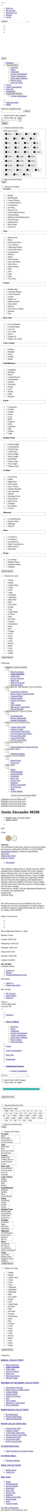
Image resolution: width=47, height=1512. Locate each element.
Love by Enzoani (17, 678)
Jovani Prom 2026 (17, 738)
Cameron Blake (17, 696)
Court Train (12, 452)
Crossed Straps (14, 327)
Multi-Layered (13, 301)
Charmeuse (12, 407)
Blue (10, 602)
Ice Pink (11, 614)
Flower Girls (15, 780)
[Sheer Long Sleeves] (8, 1250)
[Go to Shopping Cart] (2, 2)
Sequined (11, 426)
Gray (10, 648)
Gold (10, 641)
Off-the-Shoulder (14, 489)
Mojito (10, 583)
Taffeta (10, 431)
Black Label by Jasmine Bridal (22, 694)
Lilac (10, 609)
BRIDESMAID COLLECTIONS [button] (19, 711)
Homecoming (13, 215)
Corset (10, 297)
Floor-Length (13, 454)
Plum (10, 626)
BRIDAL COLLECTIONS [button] (12, 1360)
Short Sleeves (13, 547)
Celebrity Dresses (15, 292)
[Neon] (4, 1183)
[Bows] (6, 1194)
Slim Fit (11, 526)
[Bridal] (10, 1136)
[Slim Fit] (7, 1239)
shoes (13, 789)
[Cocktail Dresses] (10, 1142)
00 (19, 134)
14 (18, 143)
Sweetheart (12, 506)
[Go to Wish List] (4, 2)
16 (28, 143)
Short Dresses (13, 267)
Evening (11, 207)
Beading (11, 372)
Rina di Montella (17, 709)
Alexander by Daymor (19, 692)
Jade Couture (16, 705)
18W (21, 156)
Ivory (10, 636)
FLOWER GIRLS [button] (13, 749)
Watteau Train (13, 466)
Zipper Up (12, 336)
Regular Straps (13, 562)
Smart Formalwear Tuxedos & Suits (24, 747)
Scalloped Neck (14, 496)
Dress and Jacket (14, 242)
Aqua (10, 592)
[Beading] (6, 1192)
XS (20, 170)
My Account (10, 10)
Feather (11, 382)
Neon (10, 354)
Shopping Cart (11, 13)
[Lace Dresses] (7, 1153)
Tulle (10, 434)
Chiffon (11, 409)
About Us (9, 983)
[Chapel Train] (6, 1216)
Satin (10, 424)
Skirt (10, 269)
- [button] (7, 669)
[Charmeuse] (5, 1201)
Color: (3, 832)
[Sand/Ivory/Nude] (8, 838)
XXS (10, 170)
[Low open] (7, 1175)
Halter (10, 479)
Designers (9, 1015)
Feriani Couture (17, 698)
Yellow (11, 580)
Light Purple (13, 612)
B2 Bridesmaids (17, 716)
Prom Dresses (13, 220)
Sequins (11, 396)
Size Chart (5, 854)
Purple (10, 607)
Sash (10, 394)
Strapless (11, 503)
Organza (11, 421)
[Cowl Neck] (7, 1222)
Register (9, 15)
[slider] (42, 1089)
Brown (11, 643)
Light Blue (12, 597)
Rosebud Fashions (18, 754)
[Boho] (7, 1149)
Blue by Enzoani (17, 672)
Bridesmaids (13, 198)
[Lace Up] (7, 1173)
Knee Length (13, 456)
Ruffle (10, 392)
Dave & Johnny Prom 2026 (21, 734)
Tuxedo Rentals (17, 791)
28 (9, 152)
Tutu (10, 276)
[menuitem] (26, 8)
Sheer (10, 334)
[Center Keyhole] (8, 1162)
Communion (13, 205)
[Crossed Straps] (7, 1170)
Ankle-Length (13, 444)
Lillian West (15, 676)
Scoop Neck (13, 499)
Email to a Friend (7, 858)
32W (33, 165)
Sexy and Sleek (14, 262)
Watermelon (12, 624)
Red (9, 629)
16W (10, 156)
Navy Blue (12, 604)
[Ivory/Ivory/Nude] (14, 838)
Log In (8, 17)
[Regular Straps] (7, 1257)
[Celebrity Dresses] (8, 1160)
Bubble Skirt (13, 289)
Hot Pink (11, 619)
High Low (12, 299)
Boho (10, 240)
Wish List (9, 8)
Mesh (10, 419)
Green (10, 587)
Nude (10, 638)
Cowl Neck (12, 477)
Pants (10, 257)
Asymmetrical (13, 447)
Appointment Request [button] (15, 1066)
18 (37, 143)
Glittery (11, 349)
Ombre (10, 357)
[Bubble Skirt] (8, 1158)
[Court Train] (6, 1218)
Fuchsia (11, 621)
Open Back (12, 304)
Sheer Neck (12, 501)
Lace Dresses (13, 245)
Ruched (11, 311)
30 (18, 152)
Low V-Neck (13, 486)
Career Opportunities (14, 1051)
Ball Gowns (12, 237)
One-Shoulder (13, 491)
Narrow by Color (11, 576)
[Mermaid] (7, 1237)
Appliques (12, 370)
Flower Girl (12, 210)
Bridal (10, 195)
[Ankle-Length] (6, 1212)
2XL (27, 174)
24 (28, 147)
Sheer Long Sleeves (15, 544)
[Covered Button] (7, 1168)
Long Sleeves (13, 542)
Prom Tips (10, 1055)
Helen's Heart (16, 761)
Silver (10, 651)
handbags (14, 783)
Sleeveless (12, 549)
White (10, 653)
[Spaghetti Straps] (7, 1259)
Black (10, 646)
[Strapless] (7, 1261)
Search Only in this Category (15, 115)
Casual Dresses (14, 200)
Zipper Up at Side (15, 339)
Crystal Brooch (14, 377)
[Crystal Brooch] (6, 1196)
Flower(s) (12, 384)
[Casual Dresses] (10, 1140)
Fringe (10, 387)
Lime (10, 590)
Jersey (10, 414)
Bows (10, 375)
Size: (3, 828)
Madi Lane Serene (18, 683)
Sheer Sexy (12, 264)
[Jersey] (5, 1207)
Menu (4, 58)
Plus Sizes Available (16, 309)
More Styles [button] (10, 765)
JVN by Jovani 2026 (18, 740)
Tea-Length (12, 464)
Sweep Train (13, 461)
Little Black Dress (15, 247)
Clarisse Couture (17, 729)
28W (10, 165)
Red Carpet (12, 224)
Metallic (11, 352)
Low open (12, 332)
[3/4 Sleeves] (8, 1246)
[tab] (26, 676)
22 (18, 147)
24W (21, 161)
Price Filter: (9, 118)
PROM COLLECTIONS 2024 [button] (18, 722)
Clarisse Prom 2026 (18, 727)
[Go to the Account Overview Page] (2, 4)
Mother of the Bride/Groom (18, 217)
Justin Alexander (17, 674)
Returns (9, 973)
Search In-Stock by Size (14, 128)
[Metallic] (4, 1181)
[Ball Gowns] (7, 1147)
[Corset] (8, 1164)
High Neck (12, 482)
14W (38, 152)
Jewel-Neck (12, 484)
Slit (9, 314)
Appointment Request (9, 851)
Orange (11, 631)
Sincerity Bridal (17, 685)
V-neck (11, 508)
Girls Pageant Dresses (16, 212)
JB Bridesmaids (17, 772)
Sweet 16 (11, 227)
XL (17, 174)
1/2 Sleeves (12, 537)
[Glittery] (4, 1179)
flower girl (15, 778)
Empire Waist (13, 521)
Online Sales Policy (8, 856)
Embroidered (13, 379)
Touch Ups (15, 763)
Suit (9, 271)
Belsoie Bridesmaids (18, 718)
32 (28, 152)
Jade (12, 703)
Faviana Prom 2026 (18, 736)
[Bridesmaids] (10, 1138)
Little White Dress (15, 250)
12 (9, 143)
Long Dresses (13, 252)
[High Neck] (7, 1226)
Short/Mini (12, 459)
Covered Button (14, 324)
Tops (10, 274)
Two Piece (12, 279)
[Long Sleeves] (8, 1248)
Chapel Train (13, 449)
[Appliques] (6, 1190)
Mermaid (11, 524)
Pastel (10, 359)
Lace (10, 389)
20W (33, 156)
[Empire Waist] (7, 1235)
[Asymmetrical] (6, 1214)
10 (33, 138)
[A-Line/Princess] (7, 1233)
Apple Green (13, 585)
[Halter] (7, 1224)
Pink (10, 617)
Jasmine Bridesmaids (19, 720)
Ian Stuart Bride (17, 774)
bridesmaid (15, 776)
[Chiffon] (5, 1203)
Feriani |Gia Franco (18, 700)
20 (9, 147)
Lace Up (11, 329)
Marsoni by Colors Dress (20, 707)
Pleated (11, 306)
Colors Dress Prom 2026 (20, 731)
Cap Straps (12, 559)
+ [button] (7, 758)
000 (9, 134)
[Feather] (5, 1205)
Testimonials (10, 1059)
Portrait (11, 494)
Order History (11, 996)
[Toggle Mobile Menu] (2, 1009)
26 (37, 147)
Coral (10, 634)
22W (10, 161)
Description (10, 862)
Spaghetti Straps (14, 564)
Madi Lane (15, 680)
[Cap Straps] (7, 1255)
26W (33, 161)
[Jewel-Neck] (7, 1229)
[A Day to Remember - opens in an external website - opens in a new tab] (10, 1508)
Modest (11, 254)
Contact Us (10, 970)
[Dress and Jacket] (7, 1151)
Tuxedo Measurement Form (16, 975)
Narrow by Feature (12, 187)
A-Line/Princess (14, 519)
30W (21, 165)
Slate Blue (12, 600)
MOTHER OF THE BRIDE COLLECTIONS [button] (24, 687)
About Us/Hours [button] (12, 1022)
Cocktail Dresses (14, 203)
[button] (9, 63)
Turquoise (12, 595)
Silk (9, 429)
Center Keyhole (14, 294)
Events (8, 1046)
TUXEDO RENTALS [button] (14, 742)
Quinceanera (13, 222)
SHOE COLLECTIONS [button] (15, 756)
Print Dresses (13, 259)
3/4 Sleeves (12, 539)
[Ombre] (4, 1185)
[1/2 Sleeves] (8, 1244)
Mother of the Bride (18, 785)
